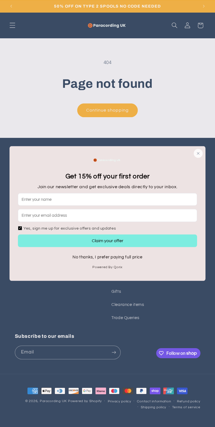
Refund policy (188, 401)
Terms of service (186, 407)
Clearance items (127, 305)
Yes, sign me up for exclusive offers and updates (70, 228)
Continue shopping (107, 110)
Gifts (116, 291)
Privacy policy (119, 401)
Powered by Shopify (85, 401)
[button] (12, 25)
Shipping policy (153, 407)
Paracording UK (54, 401)
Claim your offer (107, 241)
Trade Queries (125, 318)
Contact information (154, 401)
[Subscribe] (113, 352)
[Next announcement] (204, 6)
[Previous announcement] (11, 6)
